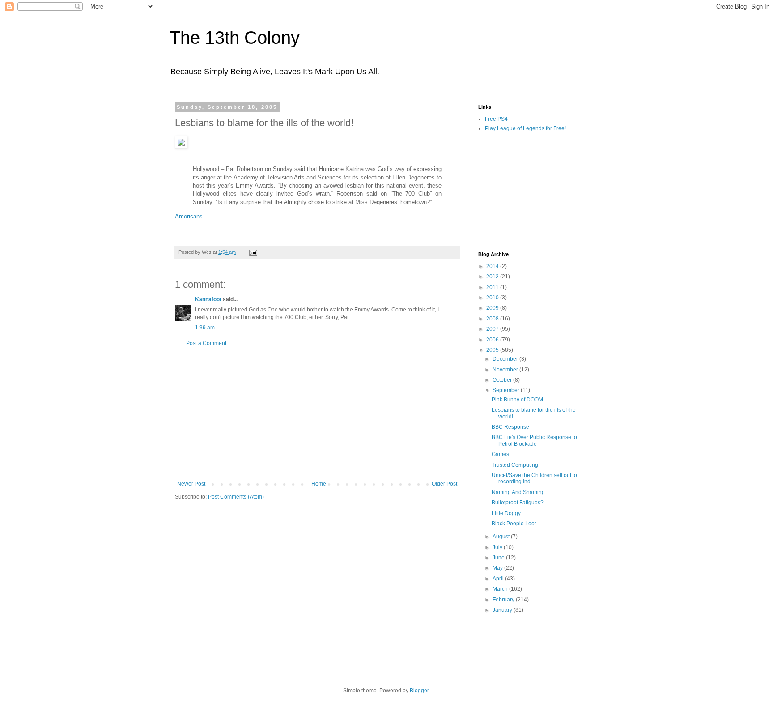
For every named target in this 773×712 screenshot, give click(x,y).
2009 (493, 308)
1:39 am (205, 327)
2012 (493, 276)
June (499, 557)
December (506, 359)
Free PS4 (496, 119)
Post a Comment (206, 343)
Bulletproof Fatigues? (518, 502)
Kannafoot (208, 299)
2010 (493, 297)
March (501, 589)
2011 (493, 287)
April (499, 579)
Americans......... (197, 216)
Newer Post (191, 484)
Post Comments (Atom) (236, 497)
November (506, 370)
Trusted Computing (515, 465)
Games (500, 454)
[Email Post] (253, 252)
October (503, 380)
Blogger (419, 690)
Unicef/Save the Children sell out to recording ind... (534, 478)
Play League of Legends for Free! (525, 128)
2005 (493, 350)
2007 (493, 329)
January (503, 610)
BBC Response (510, 427)
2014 (493, 266)
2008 (493, 318)
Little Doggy (506, 513)
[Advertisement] (317, 413)
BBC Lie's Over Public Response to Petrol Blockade (534, 440)
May (498, 568)
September (507, 390)
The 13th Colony (235, 37)
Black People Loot (514, 523)
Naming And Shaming (518, 492)
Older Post (444, 484)
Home (318, 484)
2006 (493, 340)
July (498, 547)
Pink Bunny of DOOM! (518, 400)
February (504, 600)
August (502, 536)
